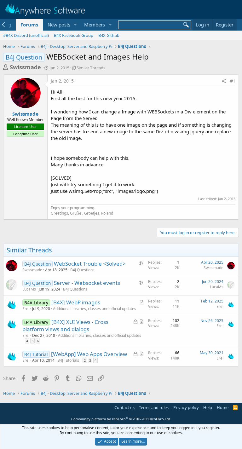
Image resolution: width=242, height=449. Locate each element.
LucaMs (29, 289)
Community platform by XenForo (121, 419)
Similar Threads (91, 68)
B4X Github (108, 35)
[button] (75, 25)
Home (222, 407)
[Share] (224, 81)
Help (207, 407)
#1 (232, 81)
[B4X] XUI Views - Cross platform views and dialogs (65, 325)
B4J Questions (82, 270)
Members (94, 24)
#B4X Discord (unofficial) (26, 35)
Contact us (124, 407)
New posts (59, 24)
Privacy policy (186, 407)
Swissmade (25, 67)
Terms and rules (154, 407)
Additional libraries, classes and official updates (94, 308)
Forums (29, 24)
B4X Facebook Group (73, 35)
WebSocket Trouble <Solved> (90, 263)
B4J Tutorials (68, 360)
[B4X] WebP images (75, 302)
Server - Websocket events (87, 282)
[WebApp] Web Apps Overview (89, 354)
